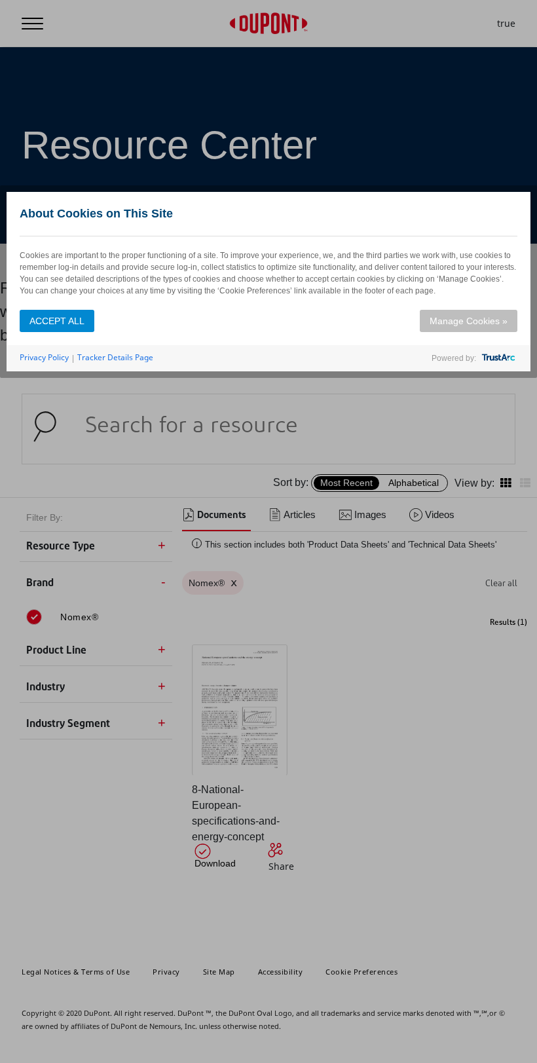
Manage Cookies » (469, 321)
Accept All (56, 321)
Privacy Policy (44, 357)
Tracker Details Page (115, 357)
